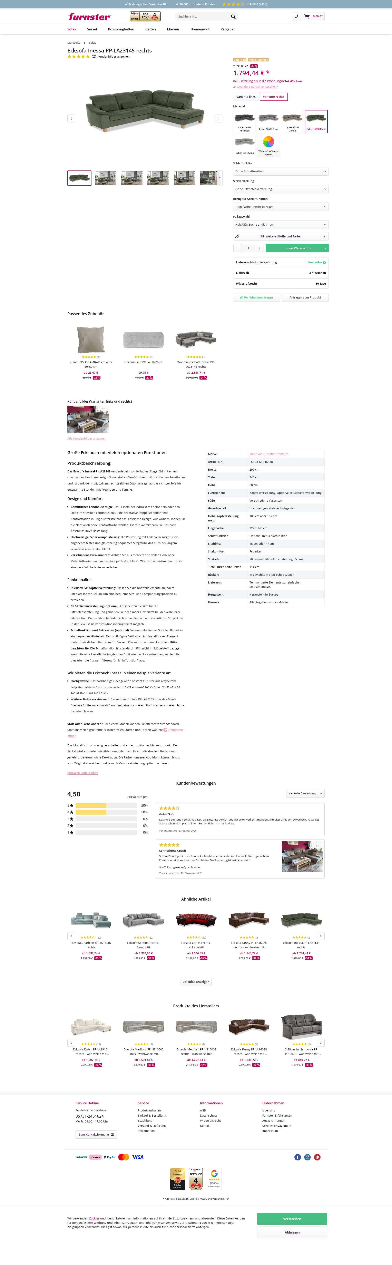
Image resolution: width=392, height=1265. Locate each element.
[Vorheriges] (71, 118)
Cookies (94, 1218)
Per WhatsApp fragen (258, 297)
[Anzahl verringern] (237, 248)
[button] (88, 419)
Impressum (270, 1131)
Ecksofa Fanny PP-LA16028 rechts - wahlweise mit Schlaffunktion (249, 945)
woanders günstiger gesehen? (257, 86)
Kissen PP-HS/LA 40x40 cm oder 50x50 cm (91, 364)
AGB (203, 1110)
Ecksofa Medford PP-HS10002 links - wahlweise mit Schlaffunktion (144, 1051)
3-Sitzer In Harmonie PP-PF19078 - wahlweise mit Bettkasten (301, 1051)
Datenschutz (208, 1115)
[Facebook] (297, 1157)
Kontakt (205, 1126)
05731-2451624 (90, 1116)
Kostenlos (315, 262)
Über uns (268, 1110)
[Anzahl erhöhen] (260, 248)
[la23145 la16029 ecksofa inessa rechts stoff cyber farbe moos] (145, 111)
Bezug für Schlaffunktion (250, 199)
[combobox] (206, 16)
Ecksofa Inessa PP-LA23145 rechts (301, 945)
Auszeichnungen (273, 1120)
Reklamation (146, 1131)
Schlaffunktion (243, 163)
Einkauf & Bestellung (152, 1115)
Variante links (246, 97)
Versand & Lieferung (152, 1126)
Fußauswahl (241, 216)
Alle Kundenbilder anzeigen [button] (86, 438)
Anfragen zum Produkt (82, 773)
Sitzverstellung (243, 181)
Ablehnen (292, 1232)
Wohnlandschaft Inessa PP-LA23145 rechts (196, 364)
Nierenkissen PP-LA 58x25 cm (144, 362)
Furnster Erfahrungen (277, 1115)
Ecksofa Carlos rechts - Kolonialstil (196, 945)
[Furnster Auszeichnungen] (145, 16)
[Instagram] (307, 1157)
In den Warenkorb (297, 248)
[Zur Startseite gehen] (92, 16)
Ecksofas (196, 982)
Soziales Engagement (276, 1126)
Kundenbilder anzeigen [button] (113, 56)
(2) (94, 56)
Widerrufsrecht (210, 1120)
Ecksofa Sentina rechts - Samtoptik (143, 945)
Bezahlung (145, 1120)
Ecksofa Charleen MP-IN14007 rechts (91, 945)
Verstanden (292, 1219)
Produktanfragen (149, 1110)
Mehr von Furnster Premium (268, 454)
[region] (145, 128)
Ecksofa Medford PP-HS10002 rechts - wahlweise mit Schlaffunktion (196, 1051)
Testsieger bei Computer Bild (148, 4)
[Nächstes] (218, 118)
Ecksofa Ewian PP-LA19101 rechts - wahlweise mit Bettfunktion (91, 1051)
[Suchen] (233, 16)
